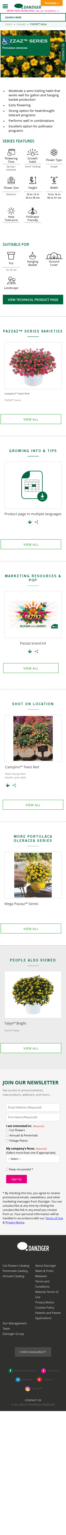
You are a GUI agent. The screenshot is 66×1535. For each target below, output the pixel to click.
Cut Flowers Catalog (16, 1266)
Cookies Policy (44, 1307)
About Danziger (45, 1266)
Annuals (21, 24)
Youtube (47, 1379)
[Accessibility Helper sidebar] (6, 41)
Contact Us (33, 1400)
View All (30, 419)
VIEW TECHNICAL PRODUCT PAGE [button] (33, 300)
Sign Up (16, 1179)
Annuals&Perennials (25, 1370)
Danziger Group (13, 1334)
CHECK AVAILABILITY (33, 1352)
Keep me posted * (20, 1169)
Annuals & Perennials (24, 1135)
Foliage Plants (19, 1141)
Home (8, 24)
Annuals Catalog (13, 1276)
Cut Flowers (17, 1130)
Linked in (27, 1379)
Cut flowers (54, 1370)
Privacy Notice (14, 1222)
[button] (5, 6)
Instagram (37, 1388)
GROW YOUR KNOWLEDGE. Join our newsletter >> (33, 10)
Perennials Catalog (15, 1271)
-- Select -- (14, 1159)
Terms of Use (54, 1218)
